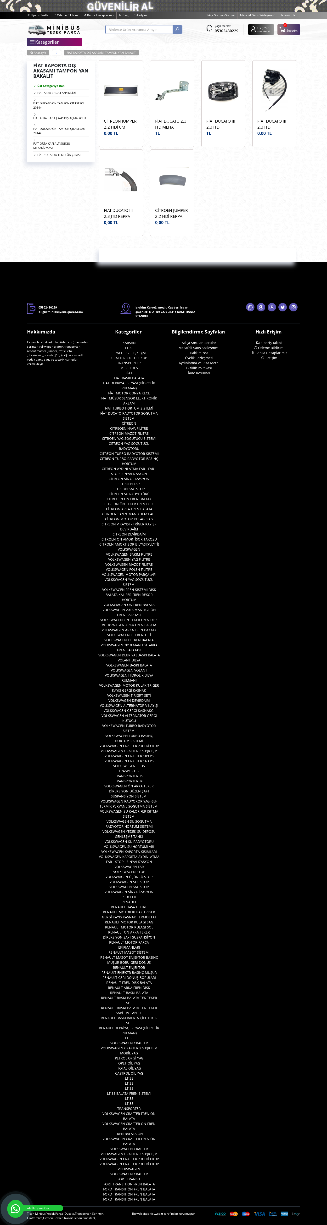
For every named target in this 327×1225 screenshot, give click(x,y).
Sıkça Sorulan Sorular (221, 15)
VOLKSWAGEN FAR (129, 866)
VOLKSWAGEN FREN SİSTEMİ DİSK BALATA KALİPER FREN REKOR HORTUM (129, 594)
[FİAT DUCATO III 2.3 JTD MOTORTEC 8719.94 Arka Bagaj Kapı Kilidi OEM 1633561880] (274, 90)
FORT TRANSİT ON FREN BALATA (129, 1184)
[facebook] (261, 307)
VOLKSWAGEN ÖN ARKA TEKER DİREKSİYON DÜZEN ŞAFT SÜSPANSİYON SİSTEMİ (129, 791)
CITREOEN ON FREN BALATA (129, 499)
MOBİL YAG (129, 1053)
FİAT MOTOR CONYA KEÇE (129, 393)
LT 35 (129, 347)
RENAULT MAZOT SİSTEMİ (129, 952)
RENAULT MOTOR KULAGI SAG (129, 922)
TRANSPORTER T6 (129, 781)
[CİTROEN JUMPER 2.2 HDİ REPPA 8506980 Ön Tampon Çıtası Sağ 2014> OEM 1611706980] (172, 179)
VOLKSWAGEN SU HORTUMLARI (129, 846)
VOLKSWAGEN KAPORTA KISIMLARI (129, 851)
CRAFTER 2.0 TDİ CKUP (129, 358)
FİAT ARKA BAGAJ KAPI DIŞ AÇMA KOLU (59, 118)
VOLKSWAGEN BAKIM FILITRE (129, 554)
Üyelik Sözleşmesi (199, 358)
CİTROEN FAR (129, 484)
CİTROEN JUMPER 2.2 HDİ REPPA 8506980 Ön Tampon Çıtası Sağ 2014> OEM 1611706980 (171, 213)
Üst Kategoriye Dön (51, 86)
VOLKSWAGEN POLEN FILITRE (129, 569)
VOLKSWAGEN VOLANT (129, 670)
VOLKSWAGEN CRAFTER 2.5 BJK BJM (129, 751)
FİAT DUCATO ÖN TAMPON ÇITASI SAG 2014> (59, 131)
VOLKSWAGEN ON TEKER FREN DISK (129, 620)
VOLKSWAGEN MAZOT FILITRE (129, 564)
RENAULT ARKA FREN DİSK (129, 987)
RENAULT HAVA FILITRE (129, 907)
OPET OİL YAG (129, 1063)
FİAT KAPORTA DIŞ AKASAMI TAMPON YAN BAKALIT (101, 53)
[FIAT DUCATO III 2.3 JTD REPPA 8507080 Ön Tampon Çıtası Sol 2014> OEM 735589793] (121, 179)
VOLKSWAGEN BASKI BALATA (129, 665)
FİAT (129, 373)
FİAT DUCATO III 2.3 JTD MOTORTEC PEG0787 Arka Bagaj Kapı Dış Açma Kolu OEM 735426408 (221, 124)
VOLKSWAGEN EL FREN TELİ (129, 635)
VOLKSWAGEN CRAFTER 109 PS (129, 756)
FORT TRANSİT (129, 1179)
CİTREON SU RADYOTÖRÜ (129, 494)
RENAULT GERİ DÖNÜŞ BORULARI (129, 977)
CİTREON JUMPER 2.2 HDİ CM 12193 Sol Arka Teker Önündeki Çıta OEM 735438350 (120, 124)
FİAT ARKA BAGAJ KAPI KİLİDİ (56, 93)
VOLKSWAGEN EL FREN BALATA (129, 640)
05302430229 (226, 30)
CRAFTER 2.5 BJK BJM (129, 353)
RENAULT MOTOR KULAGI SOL (129, 927)
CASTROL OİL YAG (129, 1073)
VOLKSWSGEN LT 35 (129, 766)
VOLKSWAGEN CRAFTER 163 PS (129, 761)
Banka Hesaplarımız (100, 15)
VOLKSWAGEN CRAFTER (129, 1043)
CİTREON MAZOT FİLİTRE (129, 433)
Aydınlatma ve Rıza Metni (199, 363)
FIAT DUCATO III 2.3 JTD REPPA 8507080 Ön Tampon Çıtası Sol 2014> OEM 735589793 (120, 213)
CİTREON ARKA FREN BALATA (129, 509)
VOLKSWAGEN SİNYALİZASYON (129, 892)
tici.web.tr (156, 1214)
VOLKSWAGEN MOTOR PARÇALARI (129, 574)
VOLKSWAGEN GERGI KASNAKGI (129, 710)
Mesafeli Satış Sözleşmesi (257, 15)
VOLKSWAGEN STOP (129, 871)
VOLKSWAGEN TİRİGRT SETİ (129, 695)
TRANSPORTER (129, 363)
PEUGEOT (129, 897)
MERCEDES (129, 368)
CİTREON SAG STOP (129, 489)
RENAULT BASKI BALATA (129, 992)
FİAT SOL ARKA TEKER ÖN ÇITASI (58, 155)
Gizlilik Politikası (199, 368)
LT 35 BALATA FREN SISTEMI (129, 1093)
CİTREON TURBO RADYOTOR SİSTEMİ (129, 453)
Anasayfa (39, 53)
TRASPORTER (129, 771)
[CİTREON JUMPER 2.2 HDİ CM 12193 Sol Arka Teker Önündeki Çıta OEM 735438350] (121, 90)
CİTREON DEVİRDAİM (129, 534)
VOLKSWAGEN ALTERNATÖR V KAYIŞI (129, 705)
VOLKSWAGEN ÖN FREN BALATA (129, 604)
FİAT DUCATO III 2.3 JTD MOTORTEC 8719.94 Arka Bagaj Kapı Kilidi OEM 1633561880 (274, 124)
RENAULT (129, 902)
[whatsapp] (250, 307)
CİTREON (129, 423)
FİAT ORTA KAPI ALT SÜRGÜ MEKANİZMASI (51, 146)
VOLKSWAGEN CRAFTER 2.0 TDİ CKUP (129, 745)
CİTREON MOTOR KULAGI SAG (129, 519)
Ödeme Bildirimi (67, 15)
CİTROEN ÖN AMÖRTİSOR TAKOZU (129, 539)
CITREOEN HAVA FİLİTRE (129, 428)
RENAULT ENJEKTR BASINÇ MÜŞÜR (129, 972)
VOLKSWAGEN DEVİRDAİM (129, 700)
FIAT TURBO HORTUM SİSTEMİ (129, 408)
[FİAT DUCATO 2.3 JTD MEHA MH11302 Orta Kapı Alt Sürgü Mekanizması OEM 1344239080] (172, 90)
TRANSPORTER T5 (129, 776)
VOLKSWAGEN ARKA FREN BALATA (129, 625)
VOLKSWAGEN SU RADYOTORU (129, 841)
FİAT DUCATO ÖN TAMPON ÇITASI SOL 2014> (59, 105)
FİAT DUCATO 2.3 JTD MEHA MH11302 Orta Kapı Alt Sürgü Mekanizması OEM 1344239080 (172, 124)
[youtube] (272, 307)
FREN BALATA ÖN (129, 1133)
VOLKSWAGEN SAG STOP (129, 887)
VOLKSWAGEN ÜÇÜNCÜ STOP (129, 876)
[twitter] (282, 307)
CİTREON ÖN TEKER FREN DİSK (129, 504)
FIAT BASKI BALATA (129, 378)
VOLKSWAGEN (129, 549)
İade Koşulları (199, 373)
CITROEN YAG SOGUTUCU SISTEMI (129, 438)
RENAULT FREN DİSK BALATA (129, 982)
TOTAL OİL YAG (129, 1068)
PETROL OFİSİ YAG (129, 1058)
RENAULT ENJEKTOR (129, 967)
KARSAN (129, 342)
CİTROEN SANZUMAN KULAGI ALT (129, 514)
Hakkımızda (287, 15)
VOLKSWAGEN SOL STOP (129, 882)
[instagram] (293, 307)
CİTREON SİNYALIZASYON (129, 478)
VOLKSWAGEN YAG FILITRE (129, 559)
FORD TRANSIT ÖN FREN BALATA (129, 1189)
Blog (125, 15)
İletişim (141, 15)
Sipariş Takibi (39, 15)
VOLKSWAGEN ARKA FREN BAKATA (129, 630)
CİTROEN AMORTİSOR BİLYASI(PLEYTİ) (129, 544)
